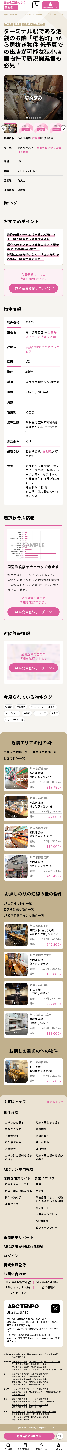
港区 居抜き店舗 (36, 1361)
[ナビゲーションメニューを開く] (63, 5)
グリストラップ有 (14, 719)
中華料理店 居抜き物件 (21, 1401)
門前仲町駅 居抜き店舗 (21, 1379)
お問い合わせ (15, 1273)
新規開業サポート (19, 1237)
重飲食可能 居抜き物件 (21, 1414)
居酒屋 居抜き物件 (19, 1399)
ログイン (11, 1255)
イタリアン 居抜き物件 (38, 1404)
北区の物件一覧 (14, 758)
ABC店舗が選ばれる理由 (24, 1246)
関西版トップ (55, 1102)
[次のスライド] (63, 128)
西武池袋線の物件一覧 (19, 909)
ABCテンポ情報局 (19, 1169)
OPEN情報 (42, 1221)
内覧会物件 (12, 1135)
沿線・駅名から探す (48, 1122)
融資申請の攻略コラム (18, 1190)
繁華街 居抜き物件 (54, 1391)
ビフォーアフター (47, 1227)
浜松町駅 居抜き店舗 (20, 1374)
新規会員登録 (15, 1264)
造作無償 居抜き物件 (41, 1414)
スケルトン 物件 (36, 1407)
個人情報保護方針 (17, 1282)
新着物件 (41, 1129)
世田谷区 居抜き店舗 (20, 1366)
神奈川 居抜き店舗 (35, 1354)
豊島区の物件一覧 (44, 752)
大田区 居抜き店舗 (38, 1366)
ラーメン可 (40, 713)
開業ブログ (12, 1204)
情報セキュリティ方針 (18, 1287)
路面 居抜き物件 (34, 1411)
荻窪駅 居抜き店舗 (19, 1382)
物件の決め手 (13, 1197)
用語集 (40, 1190)
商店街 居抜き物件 (36, 1391)
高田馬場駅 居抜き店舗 (38, 1382)
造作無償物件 (13, 1142)
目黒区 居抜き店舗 (38, 1364)
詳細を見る (16, 778)
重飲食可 (21, 706)
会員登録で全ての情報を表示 (41, 334)
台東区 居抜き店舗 (54, 1369)
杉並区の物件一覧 (16, 752)
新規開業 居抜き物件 (20, 1419)
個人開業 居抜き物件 (39, 1416)
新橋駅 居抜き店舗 (40, 1379)
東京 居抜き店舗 (18, 1354)
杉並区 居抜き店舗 (19, 1369)
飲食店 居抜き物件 (19, 1407)
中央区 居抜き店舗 (19, 1361)
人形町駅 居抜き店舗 (39, 1374)
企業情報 (47, 1287)
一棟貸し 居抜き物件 (20, 1416)
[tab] (27, 118)
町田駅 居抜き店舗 (36, 1384)
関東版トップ (15, 1101)
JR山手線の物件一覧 (18, 903)
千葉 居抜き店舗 (51, 1354)
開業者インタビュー (48, 1214)
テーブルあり (12, 713)
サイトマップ (18, 1292)
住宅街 (8, 706)
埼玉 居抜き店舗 (18, 1357)
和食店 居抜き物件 (19, 1404)
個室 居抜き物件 (49, 1411)
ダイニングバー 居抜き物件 (44, 1401)
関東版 (9, 7)
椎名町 (36, 138)
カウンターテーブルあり (43, 706)
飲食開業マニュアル (17, 1184)
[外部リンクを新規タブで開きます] (55, 1309)
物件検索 (11, 1112)
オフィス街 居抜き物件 (21, 1389)
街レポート (42, 1207)
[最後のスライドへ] (3, 128)
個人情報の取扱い (47, 1282)
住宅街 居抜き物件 (19, 1391)
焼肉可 (54, 713)
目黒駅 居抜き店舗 (19, 1384)
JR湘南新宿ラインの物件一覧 (24, 915)
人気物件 (10, 1149)
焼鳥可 (27, 713)
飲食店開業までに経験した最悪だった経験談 (49, 1199)
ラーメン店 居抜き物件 (38, 1399)
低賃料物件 (42, 1135)
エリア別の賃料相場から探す (18, 1157)
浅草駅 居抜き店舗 (19, 1376)
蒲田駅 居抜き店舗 (36, 1376)
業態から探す (13, 1129)
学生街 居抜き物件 (40, 1389)
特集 (38, 1184)
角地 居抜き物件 (18, 1411)
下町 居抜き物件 (18, 1394)
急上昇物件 (42, 1142)
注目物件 (41, 1149)
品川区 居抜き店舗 (52, 1361)
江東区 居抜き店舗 (36, 1369)
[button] (10, 128)
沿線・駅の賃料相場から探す (49, 1157)
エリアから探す (14, 1122)
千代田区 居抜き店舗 (20, 1364)
